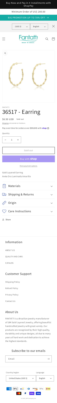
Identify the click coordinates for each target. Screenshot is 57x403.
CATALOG (9, 263)
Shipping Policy (12, 282)
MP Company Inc (31, 398)
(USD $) (18, 26)
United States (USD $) (18, 378)
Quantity (6, 133)
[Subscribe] (48, 359)
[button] (3, 39)
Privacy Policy (11, 294)
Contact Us (10, 301)
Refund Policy (11, 288)
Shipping (5, 123)
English (36, 26)
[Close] (53, 26)
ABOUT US (10, 250)
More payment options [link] (28, 166)
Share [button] (8, 219)
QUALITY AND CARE (14, 256)
